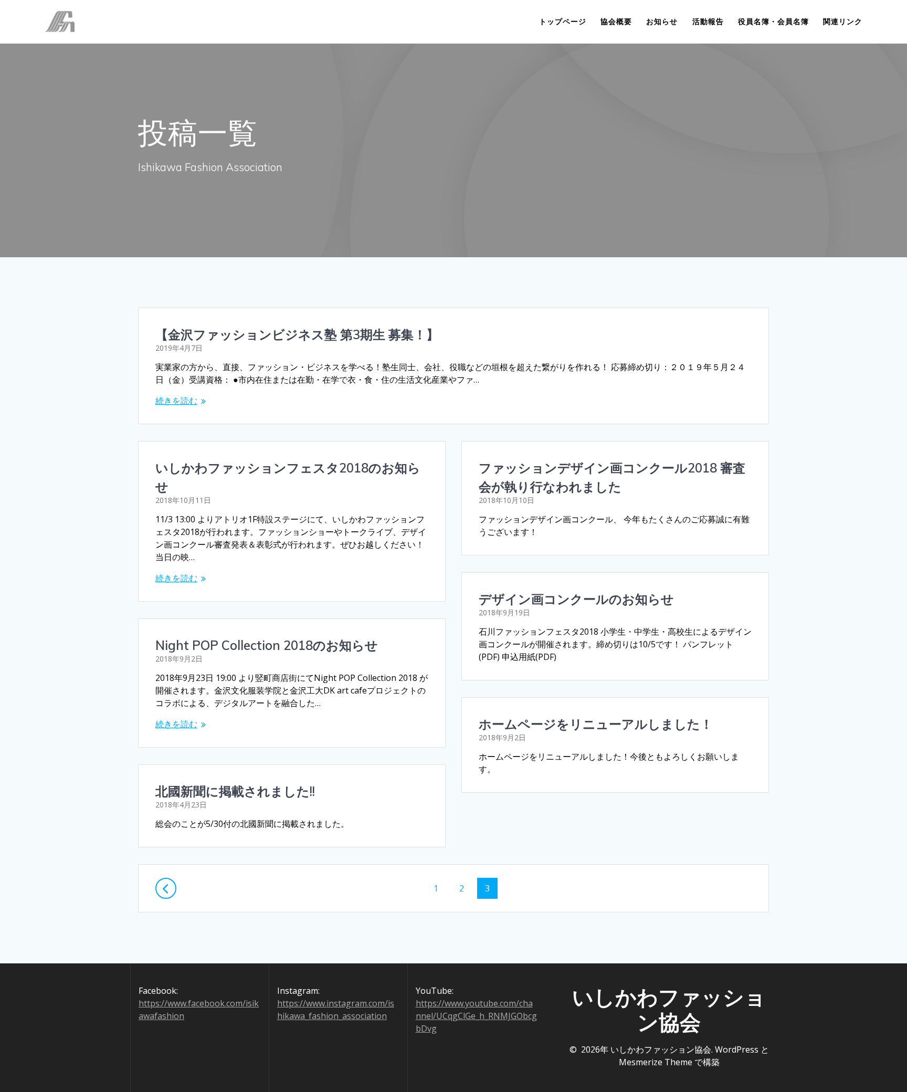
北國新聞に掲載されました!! (235, 791)
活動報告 (708, 21)
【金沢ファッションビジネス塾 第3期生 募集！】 (297, 334)
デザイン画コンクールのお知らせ (576, 599)
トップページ (562, 21)
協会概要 (616, 21)
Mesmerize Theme (655, 1062)
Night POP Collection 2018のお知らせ (266, 645)
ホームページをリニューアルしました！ (596, 724)
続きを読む (176, 400)
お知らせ (662, 21)
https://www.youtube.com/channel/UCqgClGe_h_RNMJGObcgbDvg (476, 1016)
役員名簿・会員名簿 (773, 21)
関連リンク (842, 21)
